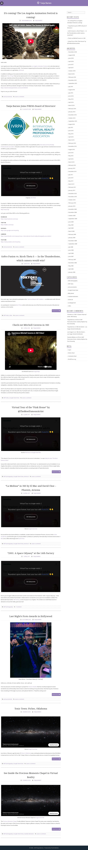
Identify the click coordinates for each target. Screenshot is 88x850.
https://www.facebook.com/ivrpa (9, 219)
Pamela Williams (71, 337)
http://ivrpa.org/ (5, 209)
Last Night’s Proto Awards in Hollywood (30, 616)
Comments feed (72, 356)
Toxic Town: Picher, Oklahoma (31, 708)
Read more (56, 310)
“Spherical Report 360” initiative (35, 299)
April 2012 (70, 159)
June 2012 (70, 152)
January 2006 (71, 272)
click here (21, 70)
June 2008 (70, 250)
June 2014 (70, 96)
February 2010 (72, 203)
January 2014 (71, 111)
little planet (71, 293)
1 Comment (18, 607)
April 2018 (70, 61)
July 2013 (70, 127)
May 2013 (70, 134)
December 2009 (72, 209)
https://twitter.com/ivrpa (7, 224)
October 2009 (71, 215)
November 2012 (72, 146)
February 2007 (72, 259)
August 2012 (71, 149)
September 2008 (72, 244)
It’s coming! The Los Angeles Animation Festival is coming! (74, 21)
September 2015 (72, 83)
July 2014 (70, 93)
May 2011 (70, 181)
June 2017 (70, 64)
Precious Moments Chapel (10, 821)
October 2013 (71, 118)
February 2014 (72, 108)
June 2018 (70, 58)
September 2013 (72, 121)
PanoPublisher (55, 848)
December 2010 (72, 193)
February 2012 (72, 165)
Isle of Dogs (10, 76)
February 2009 (72, 234)
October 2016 (71, 71)
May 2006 (70, 266)
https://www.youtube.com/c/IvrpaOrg (10, 242)
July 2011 (70, 174)
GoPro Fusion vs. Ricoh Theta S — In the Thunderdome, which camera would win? (77, 33)
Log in (69, 350)
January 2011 (71, 190)
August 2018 (71, 55)
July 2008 (70, 247)
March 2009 (71, 231)
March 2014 (71, 105)
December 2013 (72, 115)
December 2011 (72, 171)
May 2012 (70, 155)
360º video (6, 315)
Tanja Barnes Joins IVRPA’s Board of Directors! (30, 106)
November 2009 (72, 212)
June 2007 (70, 256)
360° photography (8, 476)
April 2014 (70, 102)
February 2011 (72, 187)
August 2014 (71, 89)
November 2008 (72, 240)
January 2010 (71, 206)
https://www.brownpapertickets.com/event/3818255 (14, 88)
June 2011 (70, 178)
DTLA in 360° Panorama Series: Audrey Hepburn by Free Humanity (77, 321)
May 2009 (70, 225)
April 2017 (70, 67)
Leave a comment (19, 96)
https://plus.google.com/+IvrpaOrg (10, 230)
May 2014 (70, 99)
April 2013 (70, 137)
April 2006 (70, 269)
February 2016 (72, 77)
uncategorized (72, 303)
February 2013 (72, 143)
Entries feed (71, 353)
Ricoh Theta (19, 305)
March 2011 (71, 184)
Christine (69, 314)
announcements (8, 96)
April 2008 (70, 253)
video (10, 315)
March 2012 (71, 162)
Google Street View (14, 398)
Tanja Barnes (45, 3)
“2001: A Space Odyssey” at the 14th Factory (30, 553)
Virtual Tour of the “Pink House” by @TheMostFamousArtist (76, 42)
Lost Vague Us (71, 332)
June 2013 (70, 130)
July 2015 (70, 86)
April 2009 (70, 228)
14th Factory (16, 599)
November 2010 (72, 196)
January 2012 (71, 168)
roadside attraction (29, 834)
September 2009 (72, 218)
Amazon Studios (32, 686)
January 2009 (71, 237)
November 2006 (72, 263)
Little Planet (33, 197)
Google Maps (37, 371)
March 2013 (71, 140)
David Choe (21, 538)
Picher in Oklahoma (26, 753)
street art (26, 476)
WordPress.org (72, 359)
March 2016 (71, 74)
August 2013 (71, 124)
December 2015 (72, 80)
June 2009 (70, 222)
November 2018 (72, 52)
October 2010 (71, 200)
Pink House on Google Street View (33, 452)
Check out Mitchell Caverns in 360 (31, 325)
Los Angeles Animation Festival (39, 66)
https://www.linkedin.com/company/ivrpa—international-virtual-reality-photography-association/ (26, 236)
